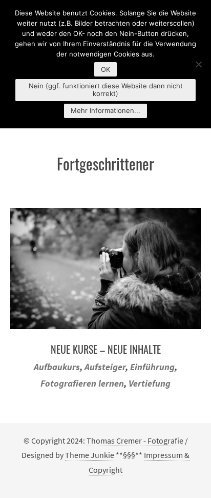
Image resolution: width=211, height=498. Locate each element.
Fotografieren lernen (82, 383)
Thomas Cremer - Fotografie (135, 440)
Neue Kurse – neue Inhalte (106, 349)
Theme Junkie (89, 455)
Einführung (152, 367)
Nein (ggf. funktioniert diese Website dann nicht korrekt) (106, 90)
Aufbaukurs (57, 367)
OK (105, 69)
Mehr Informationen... (105, 110)
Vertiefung (150, 383)
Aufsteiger (105, 367)
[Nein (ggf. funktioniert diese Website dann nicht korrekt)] (198, 64)
